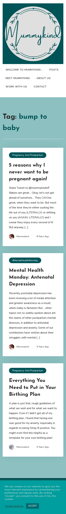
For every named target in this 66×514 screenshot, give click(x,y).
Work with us (16, 86)
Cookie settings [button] (14, 506)
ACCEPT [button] (32, 505)
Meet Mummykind (18, 78)
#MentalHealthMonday (25, 260)
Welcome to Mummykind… (24, 69)
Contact (40, 86)
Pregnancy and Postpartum (27, 155)
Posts (54, 69)
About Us (44, 78)
